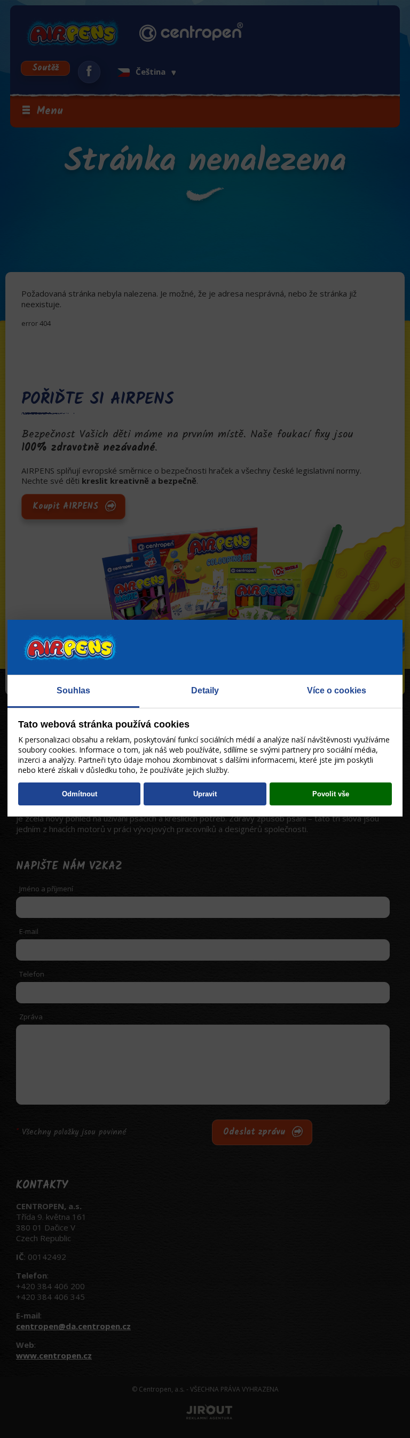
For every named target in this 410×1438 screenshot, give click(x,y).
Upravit (205, 794)
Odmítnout (79, 794)
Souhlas (73, 690)
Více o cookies (336, 690)
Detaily (205, 690)
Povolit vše (330, 794)
